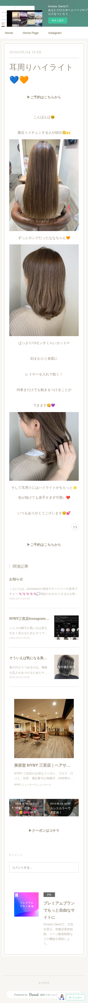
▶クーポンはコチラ (44, 831)
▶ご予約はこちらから (44, 97)
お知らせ (16, 578)
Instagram (55, 33)
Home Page (31, 33)
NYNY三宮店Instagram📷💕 (31, 618)
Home (9, 33)
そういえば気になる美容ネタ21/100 (37, 657)
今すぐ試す (58, 20)
